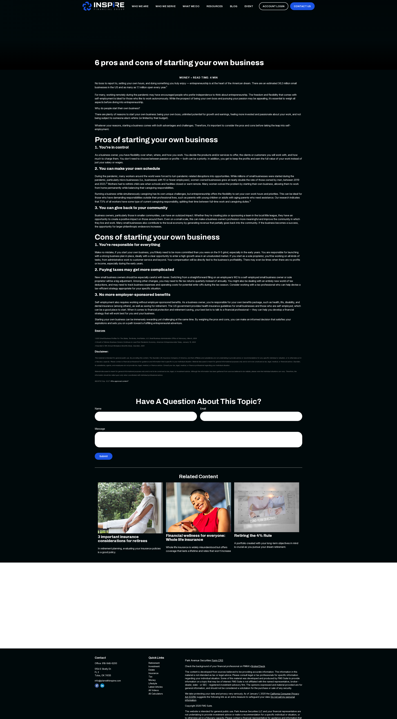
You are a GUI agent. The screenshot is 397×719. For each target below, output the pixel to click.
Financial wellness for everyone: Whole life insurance (195, 538)
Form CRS (217, 660)
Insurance (153, 673)
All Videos (154, 690)
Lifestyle (153, 683)
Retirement (154, 663)
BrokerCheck (258, 666)
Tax (150, 676)
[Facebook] (97, 685)
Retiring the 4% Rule (253, 536)
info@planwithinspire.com (108, 680)
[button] (140, 6)
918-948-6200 (109, 663)
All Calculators (156, 693)
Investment (154, 666)
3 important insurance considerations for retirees (122, 539)
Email (203, 408)
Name (98, 408)
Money (152, 680)
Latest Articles (156, 687)
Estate (152, 669)
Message (100, 428)
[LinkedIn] (102, 685)
